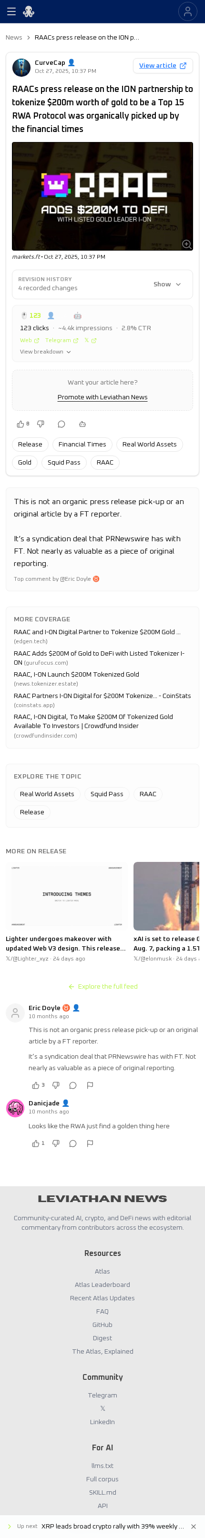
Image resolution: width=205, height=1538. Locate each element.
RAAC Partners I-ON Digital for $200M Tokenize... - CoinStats (102, 696)
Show (162, 284)
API (103, 1506)
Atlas (102, 1271)
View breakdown (41, 352)
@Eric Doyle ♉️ (80, 579)
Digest (102, 1338)
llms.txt (102, 1466)
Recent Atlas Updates (102, 1298)
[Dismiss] (193, 1526)
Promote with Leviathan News (103, 397)
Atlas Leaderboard (102, 1285)
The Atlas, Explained (102, 1351)
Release (30, 444)
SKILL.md (102, 1492)
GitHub (102, 1325)
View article (157, 65)
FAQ (102, 1311)
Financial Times (82, 444)
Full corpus (102, 1479)
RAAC (105, 462)
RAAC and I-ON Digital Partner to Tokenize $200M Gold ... (97, 632)
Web (26, 341)
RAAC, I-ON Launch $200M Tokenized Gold (76, 674)
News (14, 37)
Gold (24, 462)
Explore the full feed (108, 986)
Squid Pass (64, 462)
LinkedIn (102, 1422)
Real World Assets (150, 444)
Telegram (58, 341)
